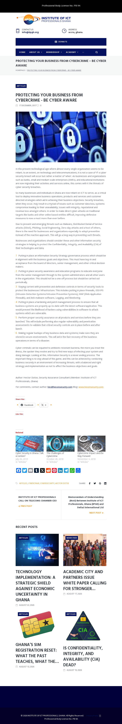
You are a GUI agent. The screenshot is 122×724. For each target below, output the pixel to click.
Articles (21, 86)
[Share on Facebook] (90, 483)
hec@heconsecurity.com (60, 386)
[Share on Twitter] (95, 483)
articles (23, 483)
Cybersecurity (47, 483)
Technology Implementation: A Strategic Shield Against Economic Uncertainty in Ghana (35, 586)
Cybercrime (33, 483)
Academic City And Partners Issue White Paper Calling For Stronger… (84, 580)
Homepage (20, 70)
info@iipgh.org (30, 32)
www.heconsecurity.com (91, 386)
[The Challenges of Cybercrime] (61, 443)
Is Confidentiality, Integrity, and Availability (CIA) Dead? (83, 656)
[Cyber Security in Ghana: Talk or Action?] (30, 443)
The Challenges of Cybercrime (55, 454)
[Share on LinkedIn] (105, 483)
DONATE (62, 42)
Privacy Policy (92, 715)
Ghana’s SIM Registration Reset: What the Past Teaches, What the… (37, 653)
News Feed (72, 538)
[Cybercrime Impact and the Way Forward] (91, 443)
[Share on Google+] (100, 483)
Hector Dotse (62, 483)
